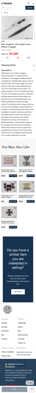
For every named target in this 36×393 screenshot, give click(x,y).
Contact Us (21, 343)
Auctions (4, 323)
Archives (4, 339)
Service (20, 327)
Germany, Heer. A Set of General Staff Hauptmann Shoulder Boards (8, 170)
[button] (33, 3)
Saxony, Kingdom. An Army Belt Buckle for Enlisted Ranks (26, 196)
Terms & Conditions (8, 352)
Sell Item (18, 292)
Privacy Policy (6, 356)
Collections (5, 331)
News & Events (23, 335)
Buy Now (4, 327)
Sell (3, 335)
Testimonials (22, 323)
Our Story (21, 339)
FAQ (19, 331)
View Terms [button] (9, 380)
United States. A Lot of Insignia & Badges (7, 196)
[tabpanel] (17, 27)
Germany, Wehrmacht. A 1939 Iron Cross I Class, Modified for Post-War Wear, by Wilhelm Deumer (9, 222)
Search (29, 7)
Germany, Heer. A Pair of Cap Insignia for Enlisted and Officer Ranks (25, 170)
